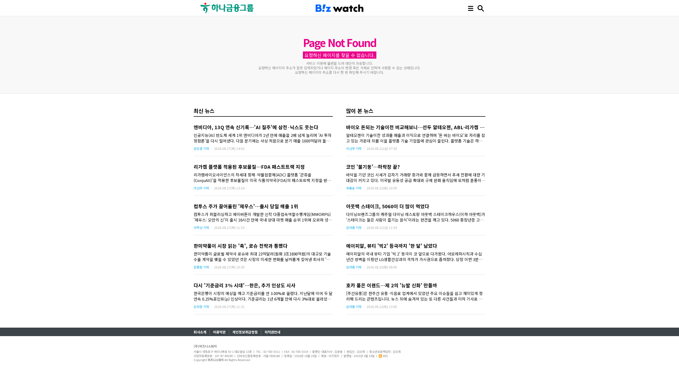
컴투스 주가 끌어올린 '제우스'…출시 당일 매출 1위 (246, 206)
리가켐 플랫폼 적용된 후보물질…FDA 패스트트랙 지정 (249, 166)
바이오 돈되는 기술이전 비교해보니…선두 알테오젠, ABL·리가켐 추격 (417, 127)
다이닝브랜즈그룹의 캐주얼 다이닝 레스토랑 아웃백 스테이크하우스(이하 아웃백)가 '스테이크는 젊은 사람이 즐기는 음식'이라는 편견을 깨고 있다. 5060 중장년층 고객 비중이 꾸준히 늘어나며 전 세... (415, 217)
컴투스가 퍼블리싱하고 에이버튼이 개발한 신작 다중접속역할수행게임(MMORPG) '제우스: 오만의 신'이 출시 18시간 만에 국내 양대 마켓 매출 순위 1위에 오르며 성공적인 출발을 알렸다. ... (263, 217)
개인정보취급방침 (245, 332)
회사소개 (200, 332)
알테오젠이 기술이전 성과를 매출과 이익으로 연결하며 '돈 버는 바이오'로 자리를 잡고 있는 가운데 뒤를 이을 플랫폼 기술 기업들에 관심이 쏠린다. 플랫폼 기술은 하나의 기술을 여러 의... (415, 138)
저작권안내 (272, 332)
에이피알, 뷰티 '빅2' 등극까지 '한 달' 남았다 (391, 245)
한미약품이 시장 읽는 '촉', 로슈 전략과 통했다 (241, 245)
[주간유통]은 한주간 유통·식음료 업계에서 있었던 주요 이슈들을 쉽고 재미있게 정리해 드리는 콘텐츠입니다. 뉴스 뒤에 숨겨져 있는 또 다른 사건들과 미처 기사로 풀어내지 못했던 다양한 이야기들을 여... (414, 296)
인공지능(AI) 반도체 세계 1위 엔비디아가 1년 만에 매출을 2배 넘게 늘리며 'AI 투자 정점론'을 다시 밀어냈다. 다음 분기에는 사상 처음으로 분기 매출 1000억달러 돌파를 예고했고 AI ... (263, 138)
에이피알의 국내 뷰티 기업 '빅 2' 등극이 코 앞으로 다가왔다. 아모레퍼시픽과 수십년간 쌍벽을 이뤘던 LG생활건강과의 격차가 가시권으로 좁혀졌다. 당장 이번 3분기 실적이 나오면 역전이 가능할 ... (414, 256)
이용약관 (219, 332)
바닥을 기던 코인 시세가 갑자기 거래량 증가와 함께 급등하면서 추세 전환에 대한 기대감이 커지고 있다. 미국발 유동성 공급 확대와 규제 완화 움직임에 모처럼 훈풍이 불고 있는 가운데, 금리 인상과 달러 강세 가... (415, 177)
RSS (385, 356)
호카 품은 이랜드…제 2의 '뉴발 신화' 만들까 (391, 285)
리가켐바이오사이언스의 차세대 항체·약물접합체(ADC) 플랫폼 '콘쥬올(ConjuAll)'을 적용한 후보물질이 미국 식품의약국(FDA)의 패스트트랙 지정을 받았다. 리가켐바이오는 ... (262, 177)
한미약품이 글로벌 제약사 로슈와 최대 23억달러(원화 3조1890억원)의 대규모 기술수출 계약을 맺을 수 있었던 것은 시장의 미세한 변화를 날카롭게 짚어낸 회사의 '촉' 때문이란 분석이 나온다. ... (262, 256)
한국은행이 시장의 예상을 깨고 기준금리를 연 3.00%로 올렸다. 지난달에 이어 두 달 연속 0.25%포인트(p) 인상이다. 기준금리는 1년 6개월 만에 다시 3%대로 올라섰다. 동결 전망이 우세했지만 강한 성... (263, 296)
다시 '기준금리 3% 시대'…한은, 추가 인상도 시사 (244, 285)
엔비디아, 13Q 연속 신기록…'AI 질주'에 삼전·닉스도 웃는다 (256, 127)
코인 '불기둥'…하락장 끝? (373, 166)
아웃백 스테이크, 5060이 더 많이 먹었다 (387, 206)
